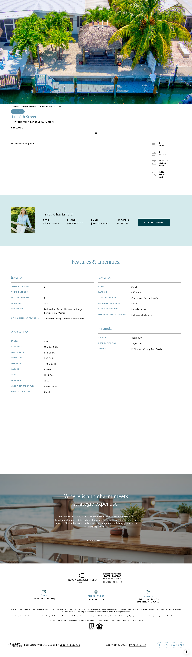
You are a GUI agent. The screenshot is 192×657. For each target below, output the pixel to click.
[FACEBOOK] (159, 644)
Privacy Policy (137, 645)
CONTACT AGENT (154, 222)
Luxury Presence (70, 645)
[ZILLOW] (181, 644)
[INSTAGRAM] (166, 644)
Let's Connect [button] (96, 540)
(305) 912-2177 (75, 223)
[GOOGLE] (173, 644)
